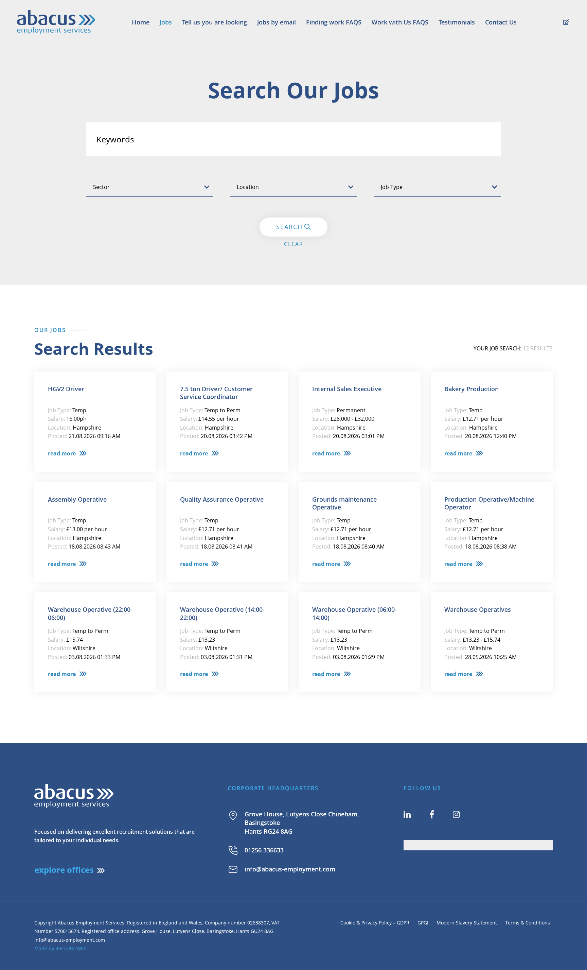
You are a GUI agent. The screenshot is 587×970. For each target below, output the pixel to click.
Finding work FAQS (333, 22)
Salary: (56, 418)
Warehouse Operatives (477, 609)
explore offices (64, 869)
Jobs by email (276, 22)
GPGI (422, 922)
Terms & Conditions (529, 922)
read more (62, 453)
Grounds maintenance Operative (344, 503)
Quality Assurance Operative (222, 499)
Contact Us (501, 22)
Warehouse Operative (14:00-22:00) (222, 613)
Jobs (166, 22)
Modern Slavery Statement (467, 922)
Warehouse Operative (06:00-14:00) (354, 613)
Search (289, 227)
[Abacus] (56, 22)
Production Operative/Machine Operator (489, 503)
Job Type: (59, 410)
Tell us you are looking (214, 22)
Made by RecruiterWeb (60, 948)
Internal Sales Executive (346, 389)
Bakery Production (471, 389)
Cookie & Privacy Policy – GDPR (374, 922)
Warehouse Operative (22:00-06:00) (90, 613)
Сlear (293, 244)
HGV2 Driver (66, 389)
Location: (59, 427)
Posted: (57, 436)
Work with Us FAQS (400, 22)
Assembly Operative (77, 499)
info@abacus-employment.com (290, 869)
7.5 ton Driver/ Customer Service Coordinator (216, 393)
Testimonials (457, 22)
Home (140, 22)
